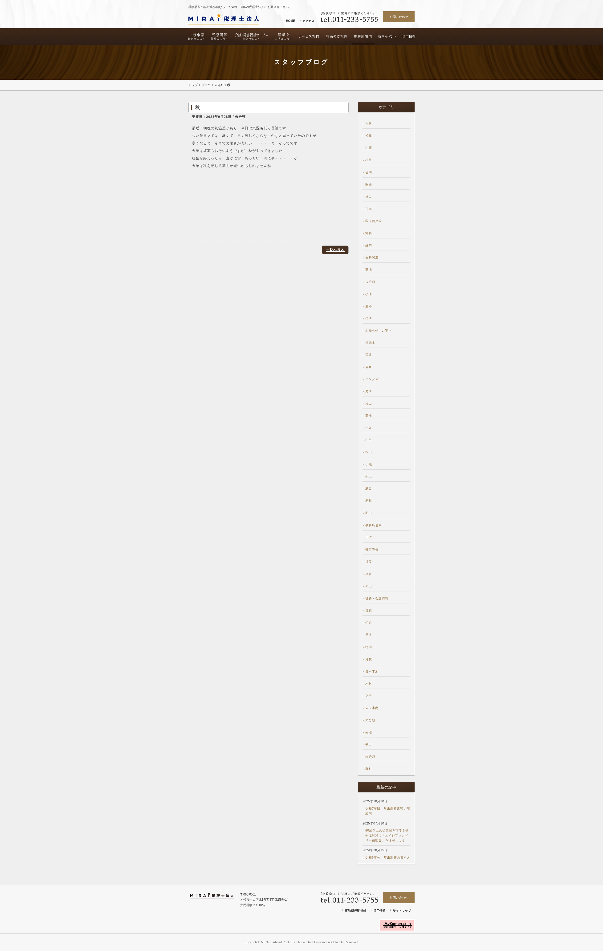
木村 (368, 683)
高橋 (368, 415)
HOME (290, 21)
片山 (368, 403)
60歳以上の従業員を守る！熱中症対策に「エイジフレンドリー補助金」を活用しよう (387, 835)
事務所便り (373, 525)
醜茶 (368, 245)
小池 (368, 464)
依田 (368, 744)
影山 (368, 586)
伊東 (368, 622)
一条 (368, 428)
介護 (368, 574)
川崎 (368, 537)
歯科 (368, 233)
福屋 (368, 561)
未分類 (219, 85)
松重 (368, 160)
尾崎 (368, 391)
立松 (368, 695)
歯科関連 (372, 257)
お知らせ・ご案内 (378, 330)
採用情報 (379, 910)
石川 (368, 501)
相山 (368, 452)
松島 (368, 135)
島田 (368, 488)
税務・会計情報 (376, 598)
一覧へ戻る (335, 250)
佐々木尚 (372, 708)
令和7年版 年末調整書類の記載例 (387, 811)
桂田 (368, 196)
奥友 (368, 610)
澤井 (368, 355)
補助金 (370, 342)
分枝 (368, 659)
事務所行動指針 (355, 910)
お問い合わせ (399, 17)
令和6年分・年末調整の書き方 (387, 857)
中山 (368, 476)
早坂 (368, 635)
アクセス (308, 21)
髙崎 (368, 318)
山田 (368, 440)
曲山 (368, 513)
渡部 (368, 306)
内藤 (368, 148)
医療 (368, 184)
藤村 (368, 769)
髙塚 (368, 269)
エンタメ (372, 379)
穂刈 (368, 647)
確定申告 (372, 549)
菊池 (368, 732)
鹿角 (368, 367)
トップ (193, 85)
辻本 (368, 208)
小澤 (368, 294)
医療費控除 (373, 221)
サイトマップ (402, 910)
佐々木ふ (372, 671)
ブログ (206, 85)
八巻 (368, 123)
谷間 (368, 172)
